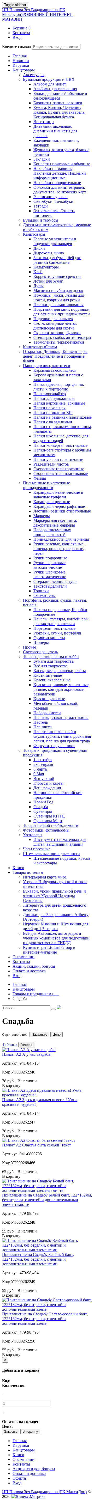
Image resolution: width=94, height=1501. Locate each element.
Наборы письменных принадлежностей (52, 532)
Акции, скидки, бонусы (34, 1469)
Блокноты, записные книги (57, 103)
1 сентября (42, 760)
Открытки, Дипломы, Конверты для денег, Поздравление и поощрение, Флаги (55, 356)
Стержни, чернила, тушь (55, 581)
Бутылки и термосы (40, 220)
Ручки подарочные (50, 558)
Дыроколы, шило (48, 253)
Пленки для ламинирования (58, 304)
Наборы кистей (47, 713)
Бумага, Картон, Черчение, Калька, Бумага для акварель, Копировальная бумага (59, 112)
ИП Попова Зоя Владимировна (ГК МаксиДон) (37, 14)
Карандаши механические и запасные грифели (58, 494)
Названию (39, 1034)
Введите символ (16, 46)
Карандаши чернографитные (59, 506)
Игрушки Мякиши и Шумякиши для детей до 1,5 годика (55, 926)
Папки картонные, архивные (59, 403)
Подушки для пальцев (53, 318)
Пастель (40, 722)
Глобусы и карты (48, 783)
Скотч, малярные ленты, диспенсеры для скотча (55, 325)
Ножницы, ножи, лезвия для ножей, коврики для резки (58, 297)
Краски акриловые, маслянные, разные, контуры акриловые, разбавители (61, 689)
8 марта (40, 769)
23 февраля (43, 764)
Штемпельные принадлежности (51, 853)
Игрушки (21, 1445)
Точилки (41, 591)
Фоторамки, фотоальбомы (46, 830)
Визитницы (43, 121)
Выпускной (43, 778)
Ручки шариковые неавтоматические (49, 574)
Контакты (21, 1464)
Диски (39, 248)
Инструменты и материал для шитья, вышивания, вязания (59, 841)
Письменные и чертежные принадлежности (46, 485)
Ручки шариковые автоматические (49, 565)
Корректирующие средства (57, 276)
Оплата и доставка (29, 1473)
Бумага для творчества (53, 661)
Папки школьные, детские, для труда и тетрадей (60, 438)
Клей (38, 272)
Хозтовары (32, 835)
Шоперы (41, 642)
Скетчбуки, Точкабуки (53, 201)
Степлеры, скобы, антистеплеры (62, 337)
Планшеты (42, 727)
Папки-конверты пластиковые (60, 445)
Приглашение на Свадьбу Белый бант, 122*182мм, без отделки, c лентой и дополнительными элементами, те (47, 1200)
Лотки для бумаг (48, 281)
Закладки (41, 159)
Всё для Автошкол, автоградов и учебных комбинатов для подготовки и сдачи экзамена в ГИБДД (56, 938)
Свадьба (40, 806)
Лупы (38, 286)
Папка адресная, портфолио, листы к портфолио (58, 386)
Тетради (40, 206)
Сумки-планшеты (49, 638)
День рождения (47, 788)
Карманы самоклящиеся (54, 370)
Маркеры (41, 516)
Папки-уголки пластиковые (58, 459)
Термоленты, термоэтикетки (58, 342)
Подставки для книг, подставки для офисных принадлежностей (61, 311)
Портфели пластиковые (54, 628)
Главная (20, 1440)
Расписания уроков (50, 196)
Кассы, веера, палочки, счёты (59, 670)
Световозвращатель (40, 652)
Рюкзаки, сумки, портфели (57, 633)
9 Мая (38, 774)
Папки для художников (54, 398)
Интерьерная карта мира (45, 877)
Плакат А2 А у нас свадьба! (26, 1054)
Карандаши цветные (51, 501)
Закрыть (10, 1431)
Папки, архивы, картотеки (46, 365)
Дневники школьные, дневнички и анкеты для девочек (55, 131)
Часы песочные (36, 849)
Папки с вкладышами (52, 422)
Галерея (26, 1045)
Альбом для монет (49, 84)
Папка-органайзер (49, 394)
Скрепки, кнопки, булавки (57, 333)
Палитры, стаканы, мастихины (61, 717)
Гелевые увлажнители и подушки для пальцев (54, 241)
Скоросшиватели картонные (58, 469)
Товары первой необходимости (50, 825)
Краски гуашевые (49, 699)
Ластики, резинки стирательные (62, 511)
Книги (18, 1455)
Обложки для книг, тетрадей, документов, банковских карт (59, 189)
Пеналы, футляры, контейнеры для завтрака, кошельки (61, 621)
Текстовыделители (50, 586)
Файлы (39, 478)
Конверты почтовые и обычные (61, 164)
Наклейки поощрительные (57, 182)
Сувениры (42, 811)
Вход (17, 1483)
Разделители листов (51, 464)
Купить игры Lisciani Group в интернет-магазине (49, 949)
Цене (56, 1034)
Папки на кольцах (49, 408)
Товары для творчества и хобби (51, 656)
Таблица (9, 1044)
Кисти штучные (47, 675)
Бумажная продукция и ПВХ (49, 79)
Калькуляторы (46, 267)
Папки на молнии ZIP (53, 412)
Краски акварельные (51, 680)
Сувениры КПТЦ (49, 816)
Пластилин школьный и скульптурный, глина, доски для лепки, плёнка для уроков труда (62, 736)
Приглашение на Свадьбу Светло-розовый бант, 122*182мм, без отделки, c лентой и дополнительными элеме (45, 1319)
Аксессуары (33, 74)
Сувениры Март (47, 821)
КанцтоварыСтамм (40, 347)
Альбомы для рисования (55, 89)
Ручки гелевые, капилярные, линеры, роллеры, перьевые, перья (59, 549)
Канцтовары (34, 234)
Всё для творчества (50, 666)
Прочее (29, 647)
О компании (23, 1459)
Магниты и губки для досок (58, 290)
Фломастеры (44, 595)
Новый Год (43, 802)
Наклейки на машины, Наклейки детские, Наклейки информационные (59, 173)
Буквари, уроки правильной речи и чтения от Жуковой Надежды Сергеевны (54, 896)
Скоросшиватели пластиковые (60, 473)
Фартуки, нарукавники (54, 745)
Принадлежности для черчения (61, 539)
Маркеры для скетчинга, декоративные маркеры (55, 522)
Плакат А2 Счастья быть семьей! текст (36, 1145)
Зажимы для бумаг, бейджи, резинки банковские (58, 260)
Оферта (19, 1478)
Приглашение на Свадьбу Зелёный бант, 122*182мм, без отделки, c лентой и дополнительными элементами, (38, 1259)
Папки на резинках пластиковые (62, 417)
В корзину (30, 1431)
